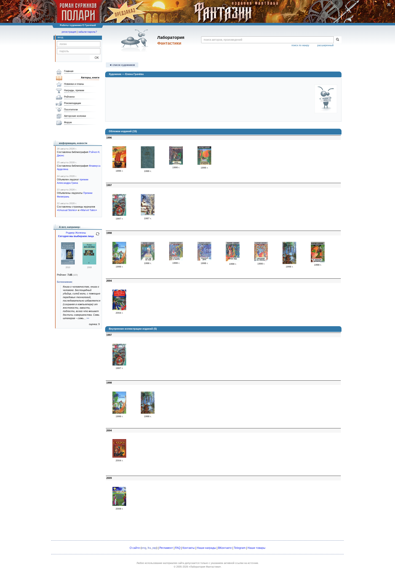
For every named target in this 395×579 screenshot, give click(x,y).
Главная (68, 71)
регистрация (69, 31)
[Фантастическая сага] (119, 167)
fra (149, 548)
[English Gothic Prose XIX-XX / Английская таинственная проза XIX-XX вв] (119, 309)
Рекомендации (72, 103)
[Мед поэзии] (119, 263)
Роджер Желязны (76, 232)
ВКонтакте (225, 548)
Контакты (188, 548)
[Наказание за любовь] (261, 260)
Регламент (166, 548)
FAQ (177, 548)
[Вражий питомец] (289, 263)
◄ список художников (122, 65)
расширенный (325, 45)
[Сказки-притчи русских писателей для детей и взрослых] (119, 505)
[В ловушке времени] (318, 261)
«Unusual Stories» (67, 210)
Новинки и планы (74, 84)
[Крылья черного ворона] (176, 163)
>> (87, 318)
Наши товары (256, 548)
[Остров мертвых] (89, 263)
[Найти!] (338, 39)
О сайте (135, 548)
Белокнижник (64, 281)
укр (154, 548)
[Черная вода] (233, 260)
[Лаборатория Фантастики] (135, 40)
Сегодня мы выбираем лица (76, 236)
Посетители (71, 109)
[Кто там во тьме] (148, 259)
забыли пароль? (87, 31)
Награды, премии (74, 90)
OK (95, 57)
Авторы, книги (90, 77)
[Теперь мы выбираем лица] (68, 263)
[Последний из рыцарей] (204, 164)
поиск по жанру (300, 45)
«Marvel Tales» (88, 210)
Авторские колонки (75, 116)
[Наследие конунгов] (148, 214)
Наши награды (206, 548)
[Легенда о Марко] (176, 259)
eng (143, 548)
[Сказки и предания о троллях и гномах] (119, 456)
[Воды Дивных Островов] (148, 167)
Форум (68, 122)
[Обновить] (97, 235)
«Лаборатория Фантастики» (205, 566)
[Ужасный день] (204, 259)
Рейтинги (69, 96)
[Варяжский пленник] (119, 214)
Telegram (240, 548)
